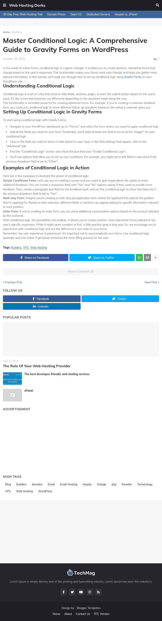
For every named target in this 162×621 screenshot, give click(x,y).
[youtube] (81, 592)
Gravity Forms (132, 77)
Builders (17, 32)
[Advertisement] (81, 441)
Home (6, 32)
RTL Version (101, 614)
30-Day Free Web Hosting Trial (22, 14)
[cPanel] (12, 395)
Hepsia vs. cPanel (126, 14)
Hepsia (87, 484)
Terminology (145, 484)
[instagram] (89, 592)
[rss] (98, 592)
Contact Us (83, 614)
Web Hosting (38, 247)
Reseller (127, 484)
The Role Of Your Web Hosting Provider (37, 366)
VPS (26, 247)
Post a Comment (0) (81, 271)
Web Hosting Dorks (27, 5)
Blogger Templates (89, 608)
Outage (101, 484)
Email (51, 484)
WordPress (45, 491)
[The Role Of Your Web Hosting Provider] (81, 339)
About (68, 614)
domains (37, 484)
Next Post (151, 282)
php (114, 484)
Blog (8, 484)
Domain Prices (56, 14)
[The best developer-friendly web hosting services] (12, 378)
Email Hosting (68, 484)
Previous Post (13, 282)
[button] (4, 5)
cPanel (28, 390)
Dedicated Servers (98, 14)
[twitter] (72, 592)
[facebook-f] (63, 592)
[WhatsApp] (139, 257)
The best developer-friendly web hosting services (56, 374)
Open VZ (76, 14)
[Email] (147, 257)
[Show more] (155, 257)
